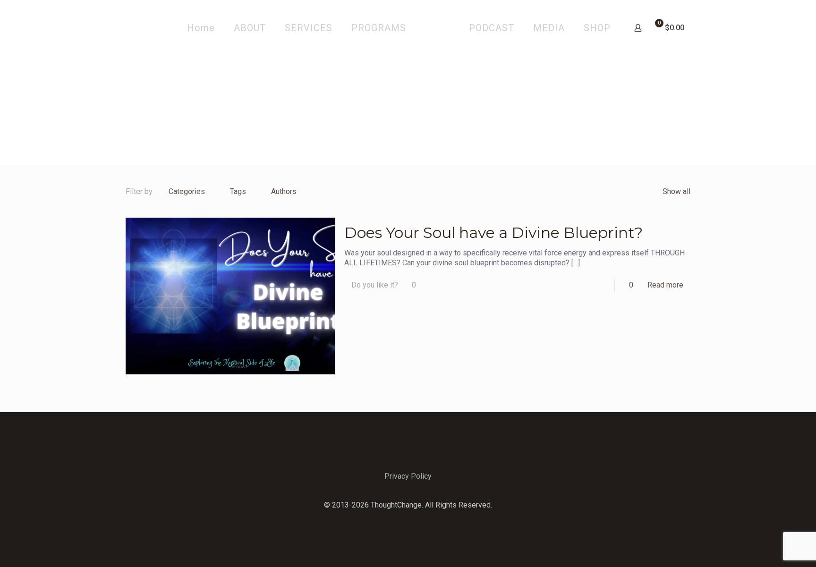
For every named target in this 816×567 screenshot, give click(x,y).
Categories (187, 191)
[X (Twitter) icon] (408, 520)
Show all (676, 191)
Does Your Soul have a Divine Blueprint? (493, 232)
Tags (238, 191)
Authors (284, 191)
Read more (665, 284)
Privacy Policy (408, 476)
